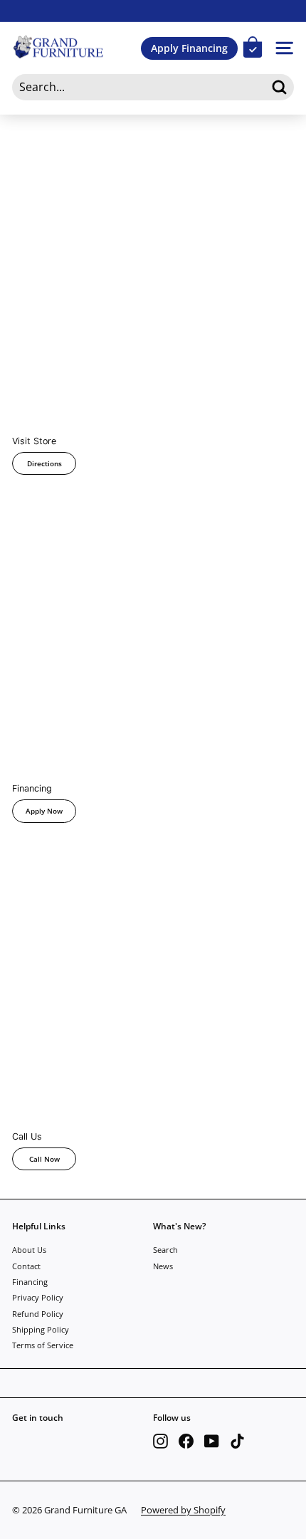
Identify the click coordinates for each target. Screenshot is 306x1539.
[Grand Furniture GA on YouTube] (211, 1441)
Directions (44, 463)
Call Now (44, 1159)
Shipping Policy (40, 1329)
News (163, 1266)
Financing (30, 1281)
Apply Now (44, 811)
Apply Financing (189, 48)
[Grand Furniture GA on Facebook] (186, 1441)
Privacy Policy (37, 1297)
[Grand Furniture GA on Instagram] (160, 1441)
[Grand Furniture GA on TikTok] (237, 1441)
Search (165, 1249)
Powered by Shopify (183, 1509)
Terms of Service (42, 1345)
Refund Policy (37, 1313)
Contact (26, 1266)
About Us (29, 1249)
